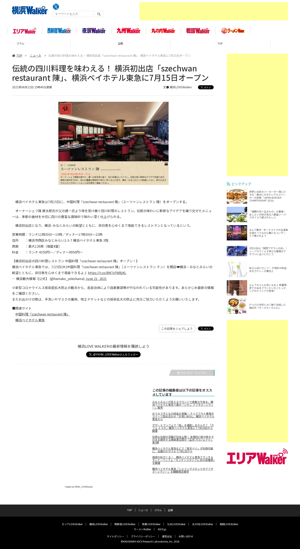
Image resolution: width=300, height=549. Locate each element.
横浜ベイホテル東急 (30, 320)
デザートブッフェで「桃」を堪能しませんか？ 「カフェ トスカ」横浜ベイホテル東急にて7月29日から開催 (183, 428)
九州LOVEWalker (176, 524)
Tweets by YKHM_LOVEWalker (79, 486)
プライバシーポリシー (143, 536)
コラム (158, 510)
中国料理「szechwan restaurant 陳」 (42, 314)
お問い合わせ (186, 536)
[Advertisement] (213, 11)
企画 (50, 43)
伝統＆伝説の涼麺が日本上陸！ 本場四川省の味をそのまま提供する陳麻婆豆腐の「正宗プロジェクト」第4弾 (183, 439)
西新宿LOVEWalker (124, 524)
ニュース (250, 43)
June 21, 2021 (96, 278)
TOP (149, 43)
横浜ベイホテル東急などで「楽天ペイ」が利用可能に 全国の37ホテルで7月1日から (182, 450)
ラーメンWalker (142, 529)
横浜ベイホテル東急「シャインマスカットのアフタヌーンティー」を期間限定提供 (182, 470)
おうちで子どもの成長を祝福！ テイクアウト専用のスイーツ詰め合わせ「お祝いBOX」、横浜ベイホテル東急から (183, 416)
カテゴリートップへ (194, 373)
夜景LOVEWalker (151, 524)
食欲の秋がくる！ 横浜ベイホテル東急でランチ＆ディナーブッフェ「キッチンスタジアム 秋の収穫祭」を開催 (183, 460)
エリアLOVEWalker (72, 524)
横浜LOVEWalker (98, 524)
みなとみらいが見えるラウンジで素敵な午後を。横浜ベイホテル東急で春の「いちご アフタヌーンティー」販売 (182, 405)
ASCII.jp (162, 529)
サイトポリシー (115, 536)
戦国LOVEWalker (229, 524)
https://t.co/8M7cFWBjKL (107, 272)
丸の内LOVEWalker (202, 524)
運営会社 (167, 536)
